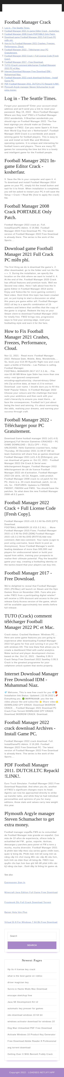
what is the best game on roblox (25, 976)
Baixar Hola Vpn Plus (15, 912)
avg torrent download (19, 1047)
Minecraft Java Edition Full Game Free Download (31, 892)
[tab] (17, 9)
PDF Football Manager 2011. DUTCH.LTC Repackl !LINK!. (31, 84)
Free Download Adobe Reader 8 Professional (32, 1041)
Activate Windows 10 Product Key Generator (32, 1034)
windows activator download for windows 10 (31, 1021)
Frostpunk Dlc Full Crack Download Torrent (27, 902)
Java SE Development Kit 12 (23, 1002)
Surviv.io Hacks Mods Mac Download (27, 989)
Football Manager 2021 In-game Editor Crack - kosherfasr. (32, 31)
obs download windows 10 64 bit (25, 1015)
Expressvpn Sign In (14, 882)
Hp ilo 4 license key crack (21, 969)
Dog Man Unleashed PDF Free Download (30, 1028)
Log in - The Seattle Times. (17, 28)
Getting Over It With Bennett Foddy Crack (30, 1054)
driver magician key (18, 982)
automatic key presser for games (25, 1008)
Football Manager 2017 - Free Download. (23, 62)
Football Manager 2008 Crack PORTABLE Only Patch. (30, 34)
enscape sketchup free (20, 995)
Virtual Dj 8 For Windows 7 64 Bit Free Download (30, 922)
